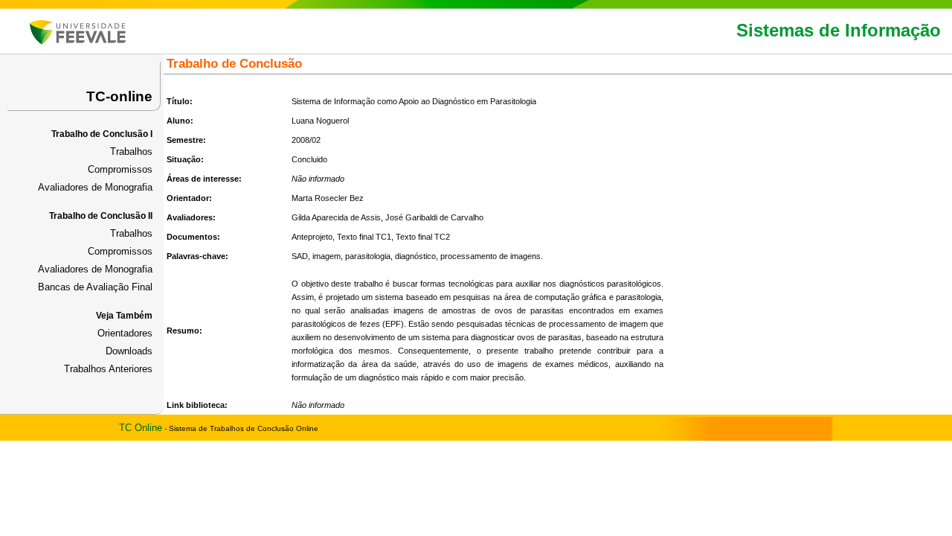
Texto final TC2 (423, 236)
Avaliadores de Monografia (95, 187)
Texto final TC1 (364, 236)
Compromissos (120, 169)
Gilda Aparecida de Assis (336, 217)
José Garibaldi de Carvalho (434, 217)
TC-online (119, 96)
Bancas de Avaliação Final (95, 287)
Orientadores (124, 333)
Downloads (129, 351)
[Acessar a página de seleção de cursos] (78, 41)
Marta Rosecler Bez (328, 198)
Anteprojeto (312, 236)
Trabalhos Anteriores (108, 368)
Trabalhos (131, 151)
